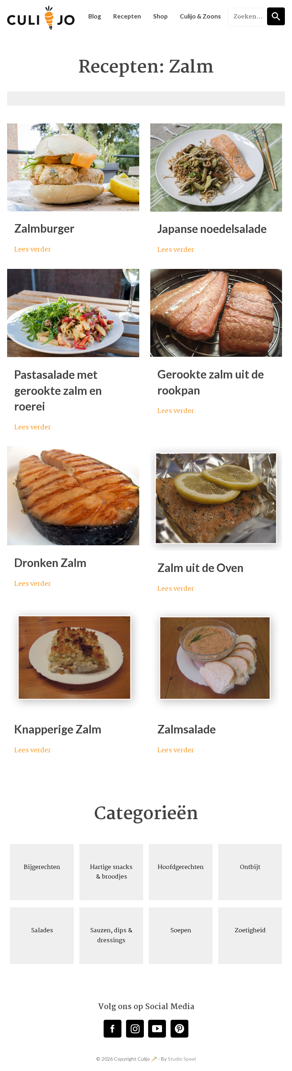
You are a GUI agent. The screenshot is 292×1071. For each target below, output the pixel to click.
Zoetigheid (250, 930)
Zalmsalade (186, 729)
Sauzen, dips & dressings (111, 935)
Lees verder (33, 249)
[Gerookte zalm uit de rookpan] (216, 354)
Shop (160, 16)
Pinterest (179, 1029)
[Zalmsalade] (216, 709)
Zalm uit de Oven (200, 567)
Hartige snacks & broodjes (111, 872)
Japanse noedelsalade (212, 228)
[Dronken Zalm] (73, 542)
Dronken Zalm (50, 562)
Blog (94, 16)
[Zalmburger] (73, 208)
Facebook (112, 1029)
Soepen (180, 930)
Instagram (135, 1029)
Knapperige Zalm (57, 729)
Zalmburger (44, 228)
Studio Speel (182, 1059)
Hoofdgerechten (181, 867)
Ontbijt (250, 867)
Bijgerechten (42, 867)
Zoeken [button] (276, 16)
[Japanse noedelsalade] (216, 208)
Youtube (157, 1029)
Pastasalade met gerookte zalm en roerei (58, 390)
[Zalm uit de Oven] (216, 547)
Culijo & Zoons (200, 16)
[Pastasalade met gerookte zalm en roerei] (73, 354)
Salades (42, 930)
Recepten (127, 16)
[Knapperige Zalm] (73, 709)
